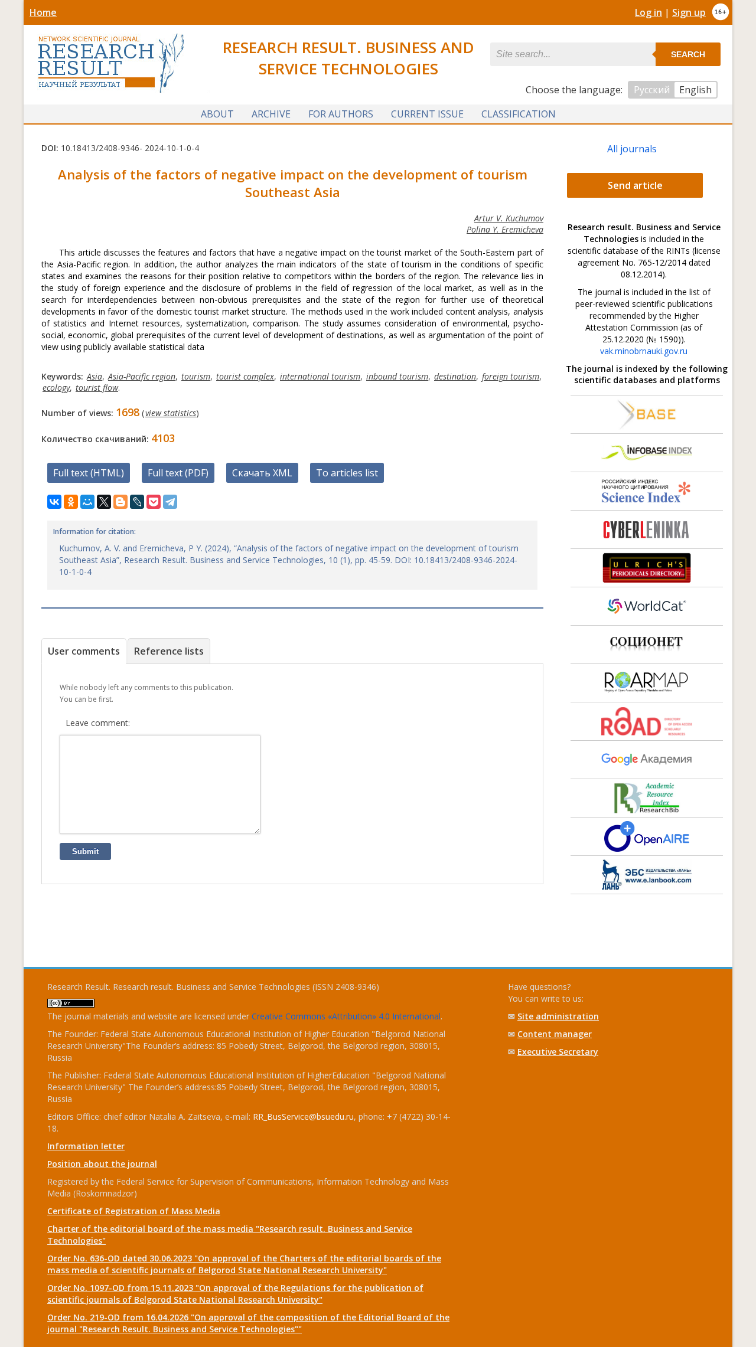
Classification (518, 113)
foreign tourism (510, 376)
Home (43, 12)
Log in (648, 12)
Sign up (689, 12)
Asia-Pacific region (141, 376)
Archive (271, 113)
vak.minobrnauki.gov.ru (643, 351)
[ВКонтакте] (54, 502)
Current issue (427, 113)
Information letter (86, 1146)
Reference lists (169, 651)
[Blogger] (120, 502)
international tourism (320, 376)
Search (688, 54)
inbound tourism (397, 376)
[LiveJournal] (137, 502)
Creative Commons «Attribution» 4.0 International (346, 1016)
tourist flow (97, 387)
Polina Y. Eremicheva (505, 229)
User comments (84, 651)
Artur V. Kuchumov (508, 218)
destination (455, 376)
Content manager (554, 1033)
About (217, 113)
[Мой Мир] (87, 502)
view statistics (170, 413)
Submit (85, 851)
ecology (56, 387)
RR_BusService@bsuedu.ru (303, 1116)
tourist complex (245, 376)
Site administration (558, 1016)
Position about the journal (102, 1163)
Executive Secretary (557, 1051)
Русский (652, 89)
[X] (104, 502)
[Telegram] (170, 502)
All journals (632, 148)
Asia (94, 376)
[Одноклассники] (71, 502)
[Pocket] (153, 502)
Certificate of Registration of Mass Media (133, 1211)
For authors (340, 113)
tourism (195, 376)
